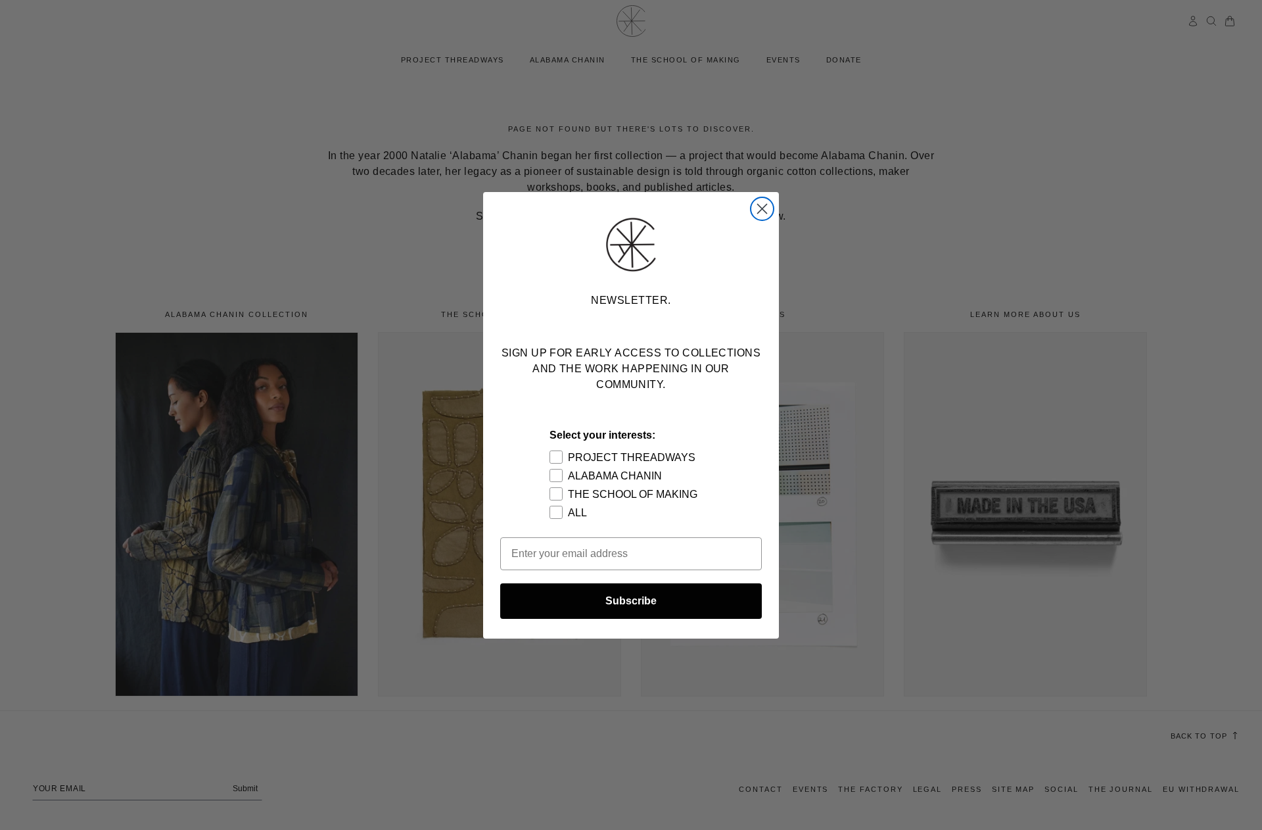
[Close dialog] (762, 208)
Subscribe (631, 600)
